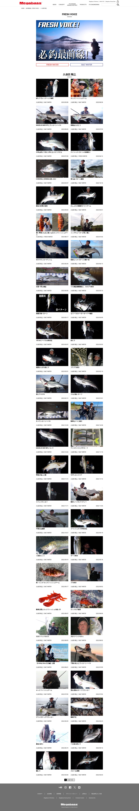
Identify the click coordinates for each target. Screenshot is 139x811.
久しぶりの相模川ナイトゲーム (81, 206)
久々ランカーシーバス (43, 421)
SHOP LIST (102, 1)
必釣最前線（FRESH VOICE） (32, 8)
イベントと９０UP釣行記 (79, 529)
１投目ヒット (40, 555)
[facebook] (70, 787)
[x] (75, 787)
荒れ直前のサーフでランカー (80, 690)
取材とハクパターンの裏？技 (80, 260)
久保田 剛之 (39, 102)
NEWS (54, 4)
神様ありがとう (76, 125)
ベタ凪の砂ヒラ (76, 744)
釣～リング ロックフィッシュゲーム (48, 582)
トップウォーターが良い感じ (80, 233)
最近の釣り (39, 744)
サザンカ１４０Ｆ (76, 475)
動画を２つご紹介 (76, 421)
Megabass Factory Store (110, 1)
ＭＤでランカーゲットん (44, 260)
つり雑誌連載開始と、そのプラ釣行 (82, 286)
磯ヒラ (38, 771)
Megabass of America (93, 1)
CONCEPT (62, 4)
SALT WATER (86, 65)
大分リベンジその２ (42, 636)
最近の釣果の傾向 (42, 206)
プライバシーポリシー (71, 793)
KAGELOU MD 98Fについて (45, 448)
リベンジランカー (42, 502)
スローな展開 (75, 771)
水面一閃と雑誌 (41, 286)
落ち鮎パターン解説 (77, 179)
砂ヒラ (73, 340)
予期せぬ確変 (40, 529)
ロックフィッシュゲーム (79, 98)
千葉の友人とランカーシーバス (81, 663)
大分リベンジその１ (77, 636)
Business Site (92, 798)
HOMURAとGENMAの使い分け (46, 179)
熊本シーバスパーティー (79, 502)
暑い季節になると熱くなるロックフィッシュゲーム (52, 233)
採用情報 (59, 793)
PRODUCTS (83, 4)
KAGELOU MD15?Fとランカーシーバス (48, 125)
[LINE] (79, 787)
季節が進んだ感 (41, 475)
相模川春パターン (42, 313)
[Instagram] (65, 787)
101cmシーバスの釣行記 (44, 340)
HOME (22, 8)
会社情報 (49, 793)
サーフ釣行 (74, 555)
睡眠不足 (73, 717)
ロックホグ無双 (76, 609)
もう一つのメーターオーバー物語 (81, 313)
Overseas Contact (80, 798)
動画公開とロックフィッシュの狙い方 (48, 609)
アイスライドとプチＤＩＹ (79, 448)
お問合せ (84, 793)
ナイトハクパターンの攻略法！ (81, 152)
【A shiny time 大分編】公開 (45, 663)
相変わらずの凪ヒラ (42, 367)
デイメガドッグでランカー (44, 717)
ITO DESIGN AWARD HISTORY (72, 4)
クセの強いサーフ (76, 394)
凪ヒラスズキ (40, 394)
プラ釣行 (73, 582)
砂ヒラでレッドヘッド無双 (44, 98)
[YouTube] (60, 787)
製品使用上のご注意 (97, 793)
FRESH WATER (52, 65)
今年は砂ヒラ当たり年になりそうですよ (49, 152)
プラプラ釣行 (75, 367)
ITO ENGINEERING (94, 4)
